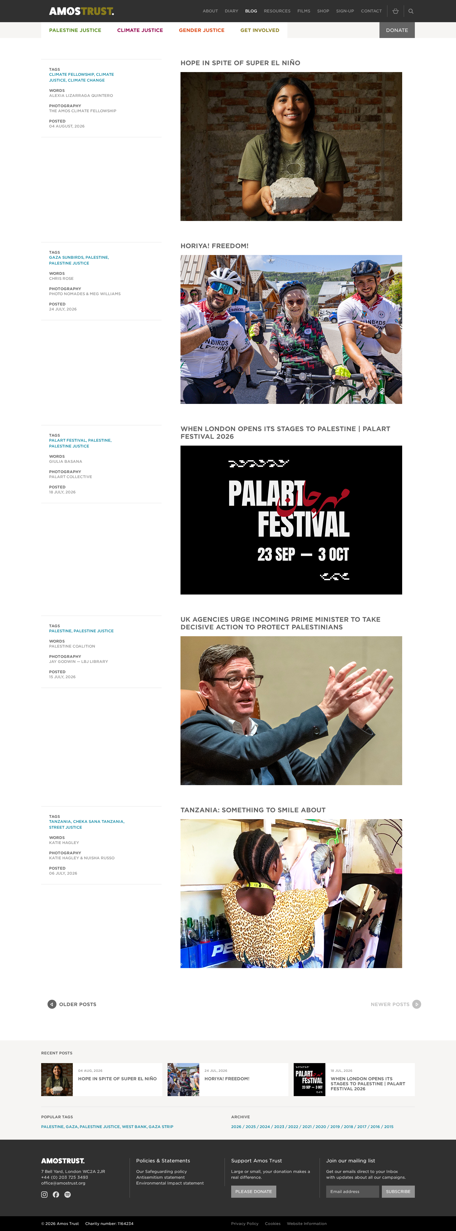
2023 (279, 1127)
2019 (335, 1127)
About (210, 11)
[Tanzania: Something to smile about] (291, 893)
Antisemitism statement (160, 1177)
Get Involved (259, 30)
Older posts (77, 1004)
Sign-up (345, 11)
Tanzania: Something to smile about (253, 810)
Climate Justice (140, 30)
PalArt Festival (67, 440)
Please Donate (253, 1191)
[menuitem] (75, 30)
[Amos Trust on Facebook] (56, 1194)
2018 (348, 1127)
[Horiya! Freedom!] (291, 329)
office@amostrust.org (63, 1183)
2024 (265, 1127)
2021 (307, 1127)
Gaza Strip (161, 1127)
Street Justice (65, 827)
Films (303, 11)
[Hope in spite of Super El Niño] (291, 146)
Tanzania (60, 821)
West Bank (134, 1127)
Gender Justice (202, 30)
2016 (375, 1127)
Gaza (72, 1127)
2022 (293, 1127)
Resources (277, 11)
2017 (362, 1127)
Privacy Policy (245, 1223)
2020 (321, 1127)
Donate (397, 30)
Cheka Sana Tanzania (98, 821)
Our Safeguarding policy (161, 1171)
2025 (251, 1127)
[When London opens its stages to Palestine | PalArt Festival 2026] (291, 520)
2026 (236, 1127)
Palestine (97, 257)
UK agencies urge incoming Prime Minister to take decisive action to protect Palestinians (280, 623)
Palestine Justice (75, 30)
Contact (371, 11)
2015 (388, 1127)
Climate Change (86, 80)
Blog (251, 11)
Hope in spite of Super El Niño (240, 63)
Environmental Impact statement (170, 1183)
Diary (231, 11)
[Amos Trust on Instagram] (44, 1194)
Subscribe (398, 1191)
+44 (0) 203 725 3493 (64, 1177)
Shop (323, 11)
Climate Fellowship (71, 74)
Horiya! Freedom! (214, 246)
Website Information (307, 1223)
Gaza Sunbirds (66, 257)
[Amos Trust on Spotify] (67, 1194)
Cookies (273, 1223)
